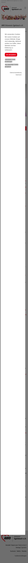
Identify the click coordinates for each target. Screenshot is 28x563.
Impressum (19, 74)
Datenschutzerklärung (16, 72)
